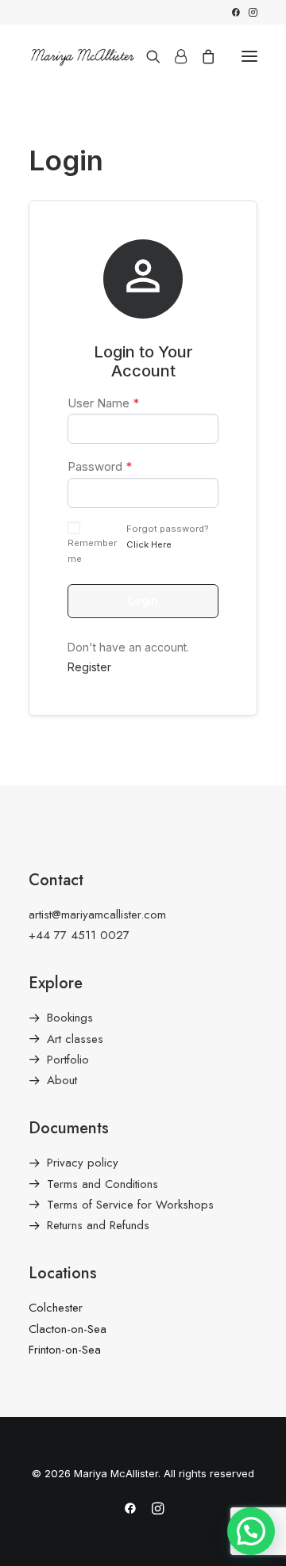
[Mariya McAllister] (83, 56)
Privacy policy (82, 1162)
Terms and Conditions (102, 1184)
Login (143, 600)
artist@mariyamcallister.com (97, 914)
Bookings (70, 1017)
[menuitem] (235, 12)
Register (89, 667)
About (62, 1080)
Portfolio (68, 1059)
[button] (235, 12)
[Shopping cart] (201, 56)
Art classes (75, 1039)
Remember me (92, 550)
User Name (103, 403)
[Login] (173, 56)
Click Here (149, 544)
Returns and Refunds (98, 1225)
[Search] (146, 56)
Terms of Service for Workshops (130, 1204)
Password (100, 466)
